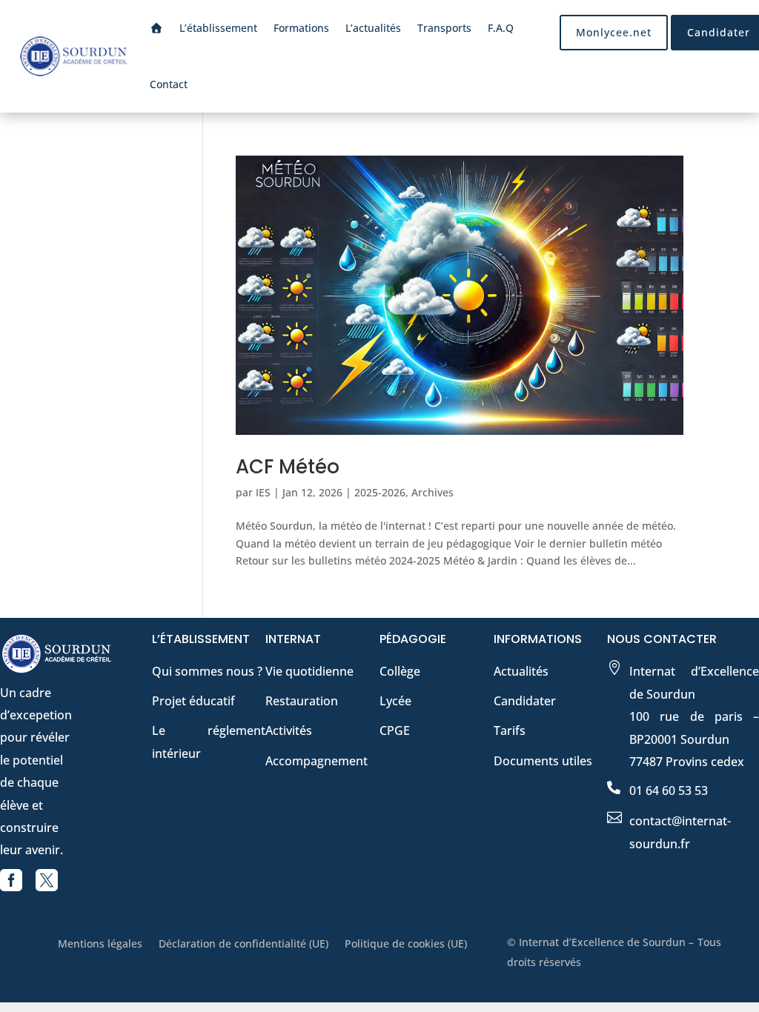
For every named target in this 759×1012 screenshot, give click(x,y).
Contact (169, 84)
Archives (432, 492)
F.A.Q (501, 28)
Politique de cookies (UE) (406, 945)
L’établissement (218, 28)
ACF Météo (287, 466)
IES (263, 492)
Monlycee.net (614, 32)
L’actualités (373, 28)
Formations (301, 28)
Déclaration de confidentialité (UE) (243, 945)
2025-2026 (379, 492)
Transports (444, 28)
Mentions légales (100, 945)
